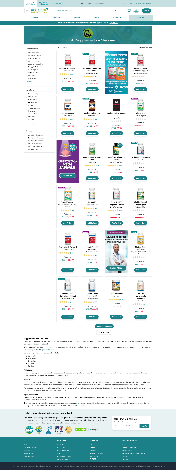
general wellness (48, 349)
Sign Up (144, 426)
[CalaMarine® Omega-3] (67, 247)
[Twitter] (93, 458)
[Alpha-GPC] (140, 113)
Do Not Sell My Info (63, 459)
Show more (29, 81)
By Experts (27, 445)
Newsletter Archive (96, 453)
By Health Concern (30, 448)
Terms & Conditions (129, 448)
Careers (125, 459)
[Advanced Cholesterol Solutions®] (92, 69)
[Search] (116, 10)
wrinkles (81, 403)
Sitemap (125, 456)
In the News (126, 445)
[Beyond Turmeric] (67, 203)
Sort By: (58, 47)
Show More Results (104, 326)
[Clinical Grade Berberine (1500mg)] (67, 295)
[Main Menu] (26, 10)
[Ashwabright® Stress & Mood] (92, 158)
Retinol (26, 382)
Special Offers (29, 453)
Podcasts (93, 451)
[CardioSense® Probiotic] (92, 248)
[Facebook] (91, 458)
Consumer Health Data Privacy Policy (134, 453)
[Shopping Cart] (129, 11)
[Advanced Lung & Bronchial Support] (140, 69)
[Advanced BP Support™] (67, 69)
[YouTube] (95, 458)
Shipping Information (64, 456)
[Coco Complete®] (116, 294)
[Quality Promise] (68, 430)
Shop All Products (30, 456)
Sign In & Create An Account (66, 445)
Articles (92, 448)
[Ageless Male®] (67, 113)
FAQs (91, 445)
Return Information (63, 451)
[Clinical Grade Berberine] (140, 248)
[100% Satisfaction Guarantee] (39, 430)
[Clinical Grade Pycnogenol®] (92, 295)
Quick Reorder (128, 3)
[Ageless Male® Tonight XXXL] (116, 114)
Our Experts (94, 456)
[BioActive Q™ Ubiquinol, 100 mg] (116, 203)
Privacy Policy (126, 451)
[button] (146, 10)
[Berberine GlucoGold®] (140, 158)
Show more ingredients (32, 123)
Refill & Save (61, 448)
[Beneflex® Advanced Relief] (116, 158)
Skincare (27, 451)
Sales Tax (60, 453)
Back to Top (103, 332)
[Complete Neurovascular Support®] (140, 296)
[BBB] (48, 430)
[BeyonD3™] (92, 203)
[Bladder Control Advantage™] (140, 203)
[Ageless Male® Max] (92, 113)
